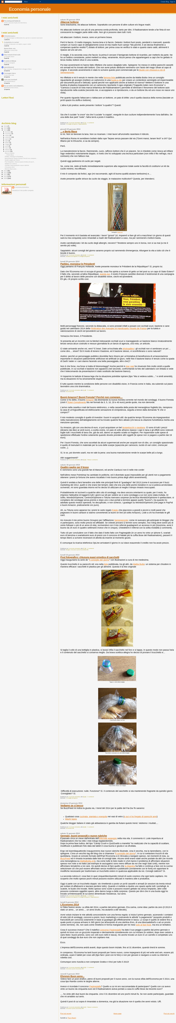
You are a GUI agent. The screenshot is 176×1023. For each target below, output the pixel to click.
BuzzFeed (65, 858)
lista (105, 564)
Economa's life (70, 391)
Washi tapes (71, 819)
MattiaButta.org (87, 861)
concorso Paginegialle (110, 930)
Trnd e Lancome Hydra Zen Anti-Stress (15, 22)
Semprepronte (121, 520)
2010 (5, 176)
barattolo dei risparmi (71, 256)
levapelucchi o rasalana (133, 427)
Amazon (90, 400)
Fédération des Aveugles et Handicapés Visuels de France (119, 328)
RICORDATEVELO (9, 81)
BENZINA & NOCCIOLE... (11, 87)
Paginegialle (95, 986)
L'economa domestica (22, 187)
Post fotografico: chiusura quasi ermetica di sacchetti (89, 557)
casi (132, 366)
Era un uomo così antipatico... (14, 86)
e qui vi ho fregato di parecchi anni (140, 816)
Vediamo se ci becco (71, 805)
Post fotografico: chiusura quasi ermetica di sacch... (20, 162)
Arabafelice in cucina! (11, 42)
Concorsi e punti (75, 549)
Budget (68, 549)
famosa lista (109, 77)
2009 (5, 178)
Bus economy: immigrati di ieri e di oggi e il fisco (17, 69)
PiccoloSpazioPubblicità (12, 21)
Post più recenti (65, 1013)
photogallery (128, 348)
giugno (7, 142)
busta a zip (116, 80)
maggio (7, 144)
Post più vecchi (169, 1013)
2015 (5, 128)
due (128, 366)
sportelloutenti (9, 67)
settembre (8, 137)
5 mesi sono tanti (9, 75)
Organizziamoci (82, 124)
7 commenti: (90, 895)
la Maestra (130, 866)
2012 (5, 172)
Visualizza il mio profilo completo (23, 190)
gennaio (7, 151)
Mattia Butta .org (9, 48)
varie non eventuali (10, 79)
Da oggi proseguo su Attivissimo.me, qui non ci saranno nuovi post (23, 38)
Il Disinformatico (9, 36)
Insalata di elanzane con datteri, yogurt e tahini (17, 44)
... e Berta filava (68, 131)
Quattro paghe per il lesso (74, 467)
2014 (5, 130)
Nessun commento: (92, 459)
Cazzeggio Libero (10, 73)
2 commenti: (90, 390)
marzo (7, 148)
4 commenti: (90, 122)
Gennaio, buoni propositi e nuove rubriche (83, 835)
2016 (5, 126)
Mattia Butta (139, 564)
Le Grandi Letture (9, 56)
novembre (8, 133)
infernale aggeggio (108, 838)
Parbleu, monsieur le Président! (77, 263)
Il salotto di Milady (10, 61)
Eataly (115, 510)
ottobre (7, 135)
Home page (117, 1013)
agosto (7, 139)
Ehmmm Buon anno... (72, 976)
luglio (6, 140)
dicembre (8, 132)
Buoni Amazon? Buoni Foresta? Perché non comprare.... (91, 397)
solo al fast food (143, 925)
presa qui (119, 232)
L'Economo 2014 (69, 904)
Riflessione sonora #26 (10, 50)
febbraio (7, 149)
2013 (5, 171)
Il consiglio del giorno (72, 124)
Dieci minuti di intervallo (12, 55)
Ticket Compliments (76, 402)
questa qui (105, 274)
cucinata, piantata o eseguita (93, 816)
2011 (5, 174)
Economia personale (30, 9)
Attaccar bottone (69, 22)
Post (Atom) (72, 1018)
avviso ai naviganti (9, 63)
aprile (7, 146)
